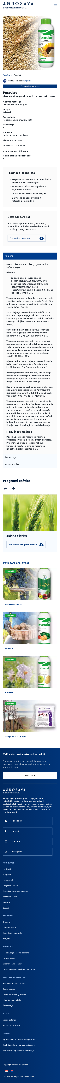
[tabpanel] (30, 357)
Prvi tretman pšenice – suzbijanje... (19, 1051)
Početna (6, 75)
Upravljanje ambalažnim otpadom (19, 969)
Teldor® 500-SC (13, 605)
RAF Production (27, 1077)
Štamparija (8, 1006)
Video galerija (9, 1020)
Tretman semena (11, 897)
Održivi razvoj (9, 928)
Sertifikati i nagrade (12, 933)
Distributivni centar (12, 964)
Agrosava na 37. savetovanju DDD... (19, 1040)
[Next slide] (13, 488)
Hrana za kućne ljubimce (14, 995)
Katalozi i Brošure (11, 1026)
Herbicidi (7, 869)
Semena (6, 902)
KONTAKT (30, 775)
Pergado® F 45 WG (15, 737)
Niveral (9, 693)
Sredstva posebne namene (15, 891)
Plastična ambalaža (12, 1000)
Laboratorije (9, 958)
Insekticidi (8, 880)
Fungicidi (27, 81)
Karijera (6, 939)
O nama (6, 922)
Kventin (9, 648)
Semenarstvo (9, 989)
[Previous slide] (5, 488)
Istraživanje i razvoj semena (16, 953)
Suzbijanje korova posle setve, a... (19, 1045)
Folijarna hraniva (10, 886)
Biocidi (6, 908)
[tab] (30, 256)
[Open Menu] (55, 5)
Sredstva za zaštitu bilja (14, 984)
